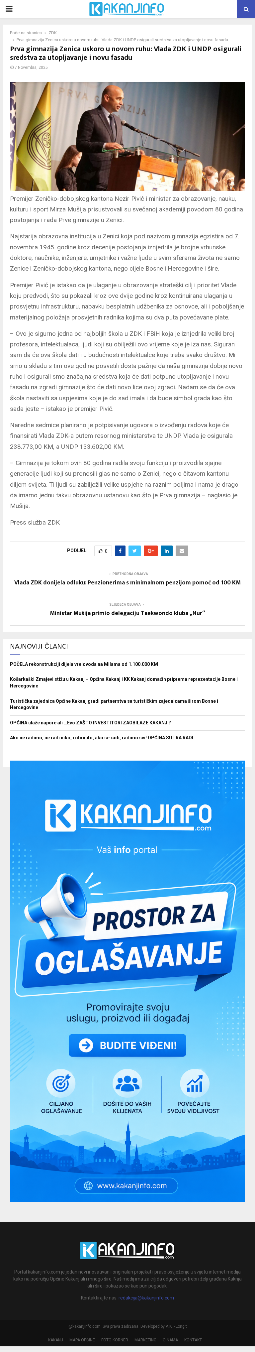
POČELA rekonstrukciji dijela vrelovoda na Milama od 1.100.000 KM (84, 664)
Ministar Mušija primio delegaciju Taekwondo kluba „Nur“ (127, 613)
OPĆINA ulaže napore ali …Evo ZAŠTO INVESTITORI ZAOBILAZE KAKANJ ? (90, 722)
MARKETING (145, 1340)
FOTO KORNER (114, 1340)
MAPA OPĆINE (82, 1340)
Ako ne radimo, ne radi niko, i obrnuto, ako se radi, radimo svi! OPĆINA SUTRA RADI (101, 737)
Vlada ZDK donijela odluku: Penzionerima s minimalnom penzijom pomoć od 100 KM (127, 583)
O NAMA (170, 1340)
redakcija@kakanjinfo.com (146, 1297)
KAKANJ (55, 1340)
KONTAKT (193, 1340)
